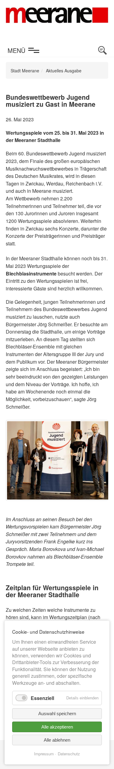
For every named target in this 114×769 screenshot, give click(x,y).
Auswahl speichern (57, 713)
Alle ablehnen (57, 740)
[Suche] (102, 50)
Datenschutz (69, 754)
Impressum (44, 754)
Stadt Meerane (25, 71)
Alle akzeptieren (57, 726)
